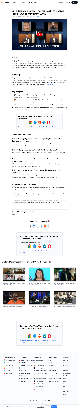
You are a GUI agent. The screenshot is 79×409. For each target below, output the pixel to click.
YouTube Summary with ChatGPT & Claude (33, 250)
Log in (68, 2)
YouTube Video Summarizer (30, 127)
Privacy (41, 403)
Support (31, 403)
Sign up (75, 2)
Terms (36, 403)
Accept (54, 406)
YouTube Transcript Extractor (49, 127)
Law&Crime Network (34, 16)
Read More (50, 84)
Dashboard (60, 2)
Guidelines (47, 403)
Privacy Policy (40, 406)
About (30, 2)
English (13, 214)
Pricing (36, 2)
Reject (48, 406)
